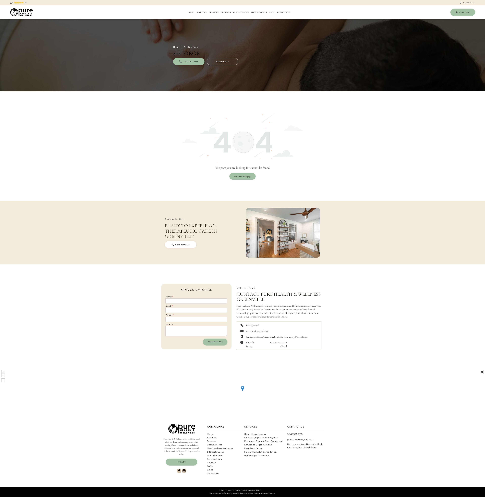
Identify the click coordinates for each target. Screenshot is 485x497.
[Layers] (481, 372)
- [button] (3, 375)
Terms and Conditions (268, 493)
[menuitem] (191, 12)
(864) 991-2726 (252, 325)
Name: (168, 296)
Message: (169, 324)
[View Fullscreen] (3, 380)
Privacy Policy (214, 493)
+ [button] (3, 372)
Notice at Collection (254, 493)
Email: (168, 305)
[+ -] (242, 391)
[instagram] (184, 471)
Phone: (168, 315)
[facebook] (179, 471)
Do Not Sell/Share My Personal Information (233, 493)
